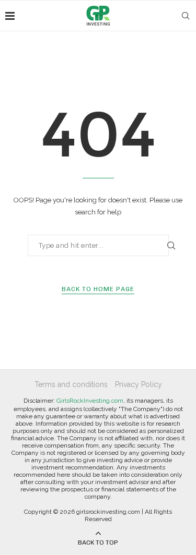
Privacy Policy (138, 384)
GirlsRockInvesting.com (89, 400)
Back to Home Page (98, 289)
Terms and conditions (71, 384)
